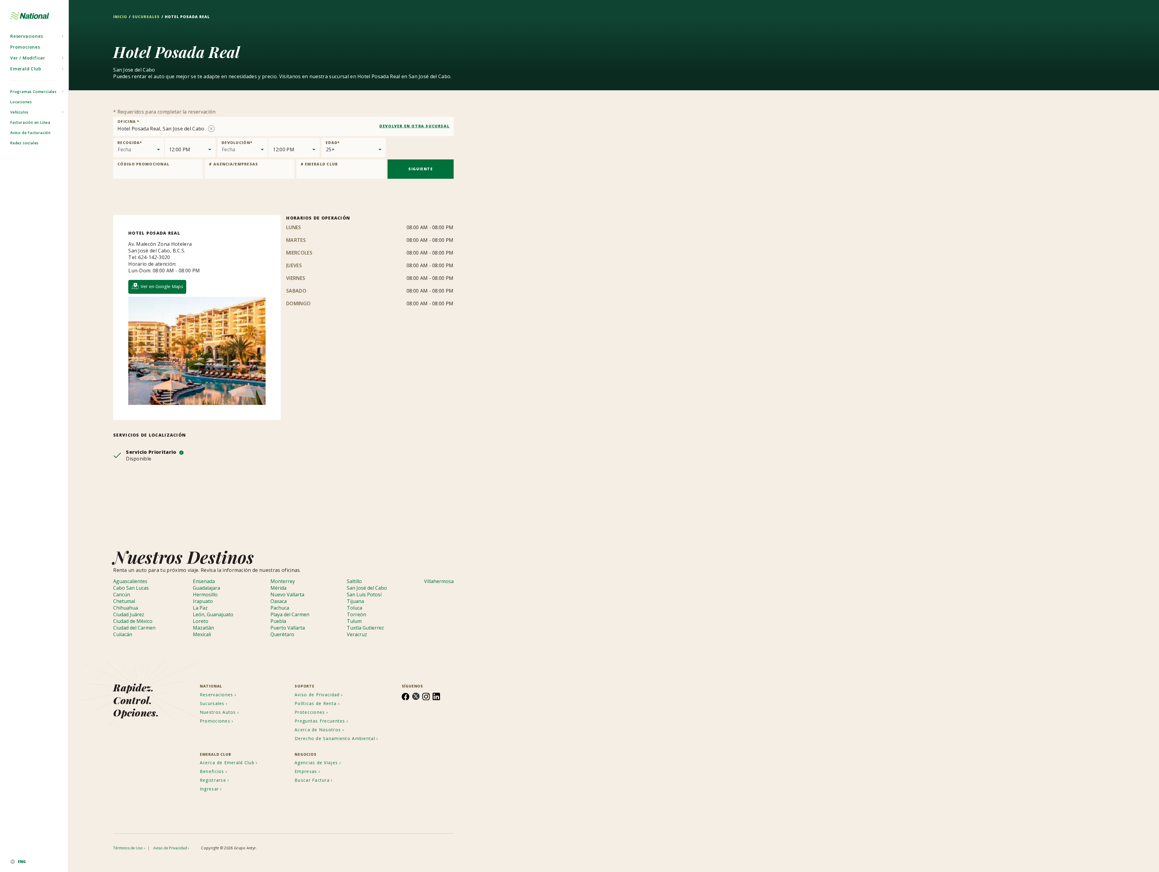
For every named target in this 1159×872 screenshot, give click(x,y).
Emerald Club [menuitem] (25, 69)
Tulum (354, 621)
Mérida (278, 588)
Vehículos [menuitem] (19, 112)
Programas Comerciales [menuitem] (33, 91)
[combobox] (283, 126)
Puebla (278, 621)
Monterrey (282, 581)
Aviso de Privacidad (317, 694)
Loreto (200, 621)
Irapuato (203, 601)
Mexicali (202, 634)
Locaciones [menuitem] (21, 101)
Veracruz (357, 634)
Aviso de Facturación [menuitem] (30, 132)
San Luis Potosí (364, 594)
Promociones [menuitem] (25, 47)
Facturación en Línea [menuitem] (30, 122)
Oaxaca (278, 601)
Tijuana (355, 601)
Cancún (121, 594)
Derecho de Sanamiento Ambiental (335, 738)
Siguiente (420, 169)
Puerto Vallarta (287, 627)
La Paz (200, 607)
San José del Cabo (367, 588)
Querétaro (282, 634)
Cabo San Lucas (131, 588)
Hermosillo (205, 594)
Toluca (354, 607)
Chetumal (124, 601)
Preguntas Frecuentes (320, 721)
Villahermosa (439, 581)
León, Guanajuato (213, 614)
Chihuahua (125, 607)
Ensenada (204, 581)
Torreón (356, 614)
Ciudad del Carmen (134, 627)
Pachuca (279, 607)
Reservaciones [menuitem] (26, 36)
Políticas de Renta (316, 703)
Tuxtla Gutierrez (365, 627)
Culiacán (122, 634)
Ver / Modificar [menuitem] (27, 58)
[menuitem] (34, 861)
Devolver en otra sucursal (414, 126)
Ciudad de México (132, 621)
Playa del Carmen (289, 614)
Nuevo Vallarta (287, 594)
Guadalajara (206, 588)
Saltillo (354, 581)
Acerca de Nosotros (318, 730)
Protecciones (310, 712)
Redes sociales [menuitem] (24, 143)
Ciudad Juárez (128, 614)
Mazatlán (203, 627)
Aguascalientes (130, 581)
